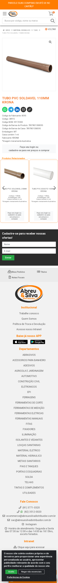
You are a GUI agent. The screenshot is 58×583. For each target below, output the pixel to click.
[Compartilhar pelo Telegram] (11, 109)
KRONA (15, 138)
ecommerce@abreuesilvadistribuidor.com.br (31, 516)
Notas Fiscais (17, 277)
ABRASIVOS (29, 355)
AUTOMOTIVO (29, 376)
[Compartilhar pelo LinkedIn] (17, 109)
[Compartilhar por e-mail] (23, 109)
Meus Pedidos (18, 272)
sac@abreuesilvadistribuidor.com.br (31, 520)
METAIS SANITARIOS (29, 461)
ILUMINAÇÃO (29, 434)
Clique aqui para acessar (31, 547)
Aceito (11, 572)
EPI (29, 392)
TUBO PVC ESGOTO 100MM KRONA (43, 190)
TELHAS (29, 482)
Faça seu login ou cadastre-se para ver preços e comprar (29, 149)
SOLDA (29, 477)
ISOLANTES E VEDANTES (29, 439)
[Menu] (4, 13)
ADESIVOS (29, 365)
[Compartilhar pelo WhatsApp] (4, 109)
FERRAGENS (29, 397)
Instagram (31, 524)
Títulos (43, 272)
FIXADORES (29, 429)
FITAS (29, 424)
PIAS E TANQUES (29, 466)
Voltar (51, 29)
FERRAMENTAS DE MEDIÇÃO (29, 408)
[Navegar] (3, 188)
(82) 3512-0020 (32, 511)
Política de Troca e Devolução (29, 324)
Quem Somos (29, 318)
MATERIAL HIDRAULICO (29, 455)
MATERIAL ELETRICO (29, 450)
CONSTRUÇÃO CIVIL (29, 381)
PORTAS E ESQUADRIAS (29, 471)
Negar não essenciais (31, 572)
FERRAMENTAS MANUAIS (29, 418)
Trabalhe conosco (29, 313)
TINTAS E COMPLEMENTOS (29, 487)
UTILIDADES (29, 493)
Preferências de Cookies (18, 577)
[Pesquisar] (53, 21)
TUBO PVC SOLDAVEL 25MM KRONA (14, 190)
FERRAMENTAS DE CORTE (29, 402)
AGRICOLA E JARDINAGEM (29, 370)
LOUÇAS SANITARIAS (29, 445)
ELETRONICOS (29, 386)
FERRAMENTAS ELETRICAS (29, 413)
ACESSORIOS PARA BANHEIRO (29, 360)
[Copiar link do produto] (29, 109)
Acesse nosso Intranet (29, 329)
